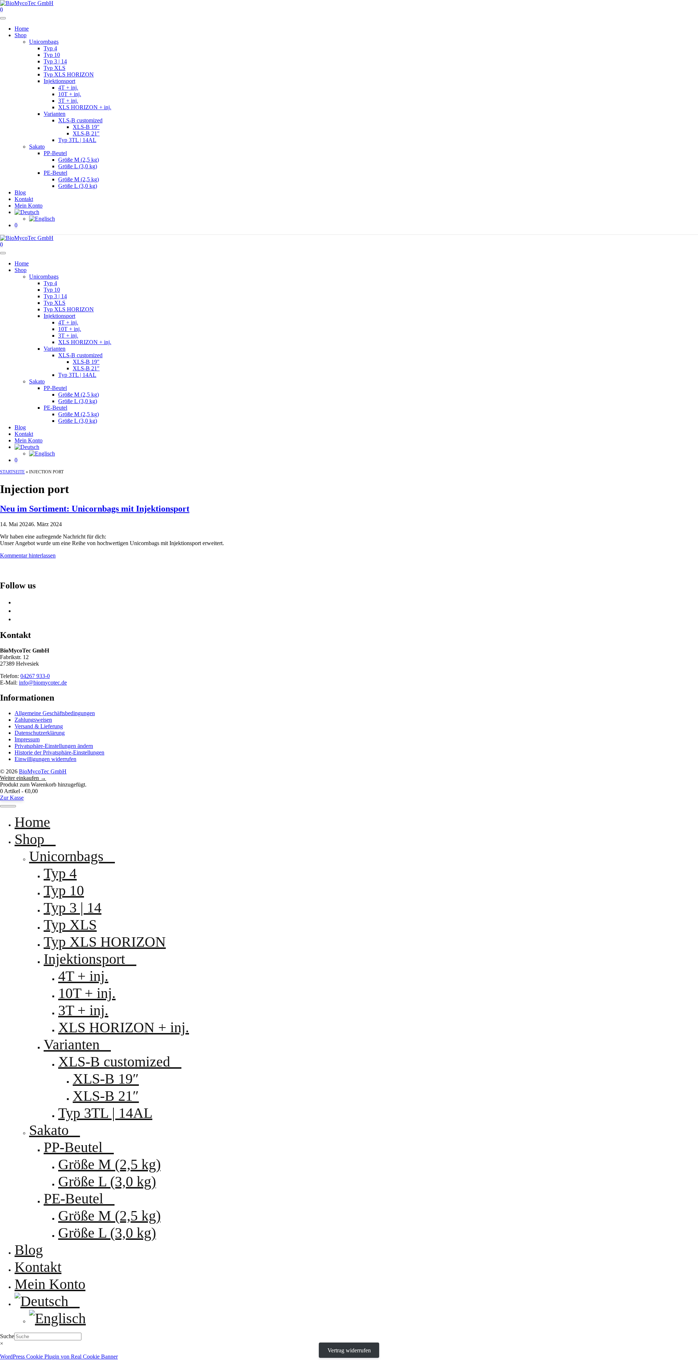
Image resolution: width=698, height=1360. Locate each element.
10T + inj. (69, 94)
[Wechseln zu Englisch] (42, 219)
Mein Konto (29, 205)
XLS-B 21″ (86, 133)
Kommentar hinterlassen (28, 555)
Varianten (54, 114)
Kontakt (24, 199)
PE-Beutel (55, 173)
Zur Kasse (12, 798)
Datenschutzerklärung (40, 733)
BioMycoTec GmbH (43, 771)
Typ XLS (54, 68)
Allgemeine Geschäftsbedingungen (55, 713)
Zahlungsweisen (33, 720)
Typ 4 (50, 48)
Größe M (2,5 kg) (78, 160)
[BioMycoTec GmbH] (26, 238)
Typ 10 (52, 55)
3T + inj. (68, 101)
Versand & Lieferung (39, 726)
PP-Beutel (55, 153)
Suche (7, 1336)
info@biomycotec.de (43, 682)
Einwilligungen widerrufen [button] (45, 759)
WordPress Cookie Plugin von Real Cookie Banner (59, 1356)
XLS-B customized (80, 120)
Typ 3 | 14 (55, 61)
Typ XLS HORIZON (69, 74)
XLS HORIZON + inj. (84, 107)
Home (22, 28)
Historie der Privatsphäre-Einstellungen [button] (59, 752)
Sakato (37, 146)
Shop (21, 35)
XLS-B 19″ (86, 127)
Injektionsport (59, 81)
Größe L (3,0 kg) (77, 166)
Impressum (27, 739)
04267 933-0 (35, 676)
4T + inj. (68, 87)
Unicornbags (44, 42)
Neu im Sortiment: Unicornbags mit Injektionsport (94, 508)
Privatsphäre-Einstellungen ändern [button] (54, 746)
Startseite (12, 471)
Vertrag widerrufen (349, 1350)
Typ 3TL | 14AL (77, 140)
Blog (20, 192)
